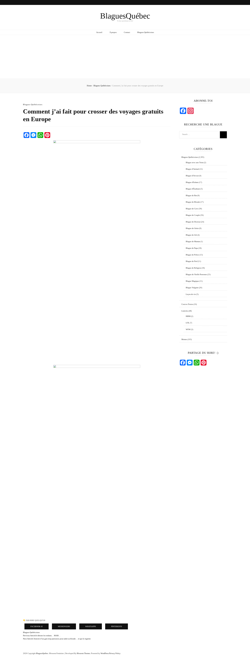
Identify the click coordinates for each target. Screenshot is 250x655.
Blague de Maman (193, 241)
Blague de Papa (192, 248)
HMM (188, 316)
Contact (127, 32)
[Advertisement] (125, 56)
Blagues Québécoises (145, 32)
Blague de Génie (192, 228)
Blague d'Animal (192, 169)
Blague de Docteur (193, 222)
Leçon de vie (191, 294)
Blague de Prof (191, 261)
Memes (184, 339)
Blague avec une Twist (194, 162)
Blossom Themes (83, 653)
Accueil (99, 32)
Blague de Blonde (193, 202)
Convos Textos (187, 304)
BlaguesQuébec (125, 15)
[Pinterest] (47, 135)
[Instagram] (190, 111)
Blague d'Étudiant (193, 189)
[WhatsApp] (40, 135)
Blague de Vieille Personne (196, 274)
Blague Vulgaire (192, 287)
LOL (187, 323)
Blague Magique (192, 281)
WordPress (105, 653)
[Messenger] (33, 135)
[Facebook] (26, 135)
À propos (113, 32)
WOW (188, 329)
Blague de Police (192, 255)
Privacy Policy (115, 653)
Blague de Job (191, 235)
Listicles (184, 311)
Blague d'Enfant (192, 182)
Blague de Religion (193, 268)
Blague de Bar (191, 195)
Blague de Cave (192, 209)
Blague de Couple (193, 215)
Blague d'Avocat (192, 176)
